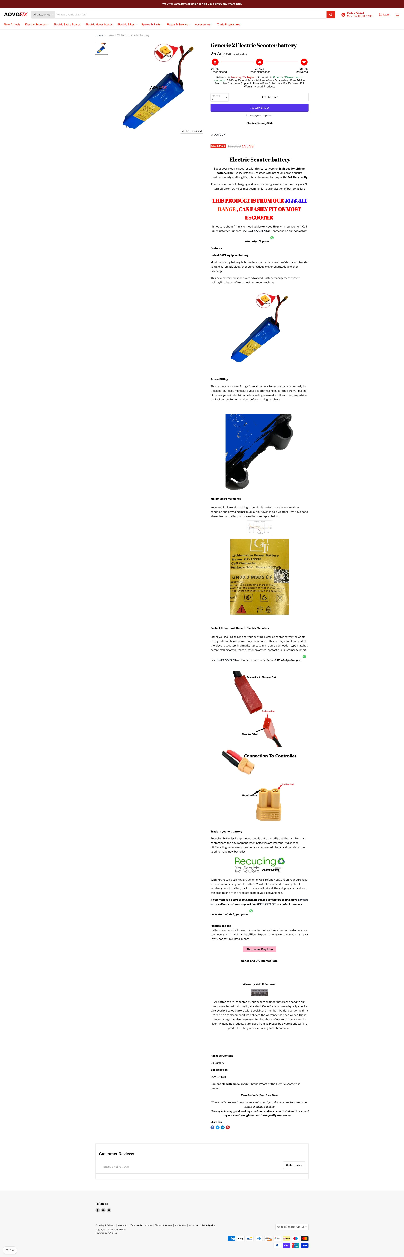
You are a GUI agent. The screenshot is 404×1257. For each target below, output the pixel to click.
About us (193, 1225)
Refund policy (208, 1225)
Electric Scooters (36, 24)
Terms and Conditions (141, 1225)
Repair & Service (178, 24)
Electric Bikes (126, 24)
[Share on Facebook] (212, 1127)
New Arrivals (12, 24)
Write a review (294, 1165)
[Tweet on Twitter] (218, 1127)
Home (99, 35)
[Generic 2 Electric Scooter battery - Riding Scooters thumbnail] (101, 48)
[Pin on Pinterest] (228, 1127)
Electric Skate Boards (67, 24)
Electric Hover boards (99, 24)
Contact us (180, 1225)
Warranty (122, 1225)
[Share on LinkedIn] (223, 1127)
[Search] (331, 14)
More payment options (259, 115)
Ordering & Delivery (105, 1225)
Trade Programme (228, 24)
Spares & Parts (151, 24)
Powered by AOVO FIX (106, 1233)
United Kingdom (290, 1226)
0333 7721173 (257, 231)
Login (386, 14)
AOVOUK (219, 134)
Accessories (203, 24)
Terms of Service (163, 1225)
